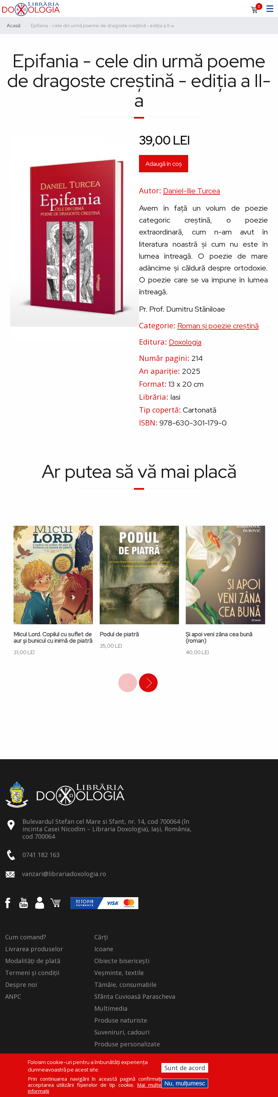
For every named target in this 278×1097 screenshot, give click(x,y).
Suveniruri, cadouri (122, 1032)
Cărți (101, 937)
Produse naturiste (120, 1020)
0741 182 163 (41, 855)
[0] (254, 12)
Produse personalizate (127, 1044)
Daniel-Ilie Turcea (191, 191)
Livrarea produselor (34, 949)
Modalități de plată (32, 961)
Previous (127, 683)
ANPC (13, 996)
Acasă (13, 25)
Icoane (103, 949)
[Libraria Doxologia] (31, 8)
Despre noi (21, 985)
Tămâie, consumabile (125, 985)
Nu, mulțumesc (184, 1083)
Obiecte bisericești (122, 961)
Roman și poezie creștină (218, 326)
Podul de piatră (119, 634)
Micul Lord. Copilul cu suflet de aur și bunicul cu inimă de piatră (53, 637)
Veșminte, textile (119, 973)
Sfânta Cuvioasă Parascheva (134, 996)
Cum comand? (25, 937)
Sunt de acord (184, 1068)
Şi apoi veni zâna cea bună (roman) (219, 637)
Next (148, 683)
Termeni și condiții (32, 973)
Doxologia (185, 342)
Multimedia (110, 1008)
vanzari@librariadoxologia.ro (64, 874)
